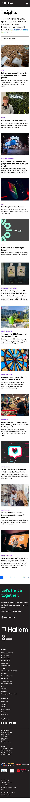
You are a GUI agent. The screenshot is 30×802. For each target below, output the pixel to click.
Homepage (4, 701)
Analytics (4, 419)
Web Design (4, 678)
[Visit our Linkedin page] (10, 722)
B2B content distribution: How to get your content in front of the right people (14, 163)
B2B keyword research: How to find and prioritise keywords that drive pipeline (14, 75)
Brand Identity (5, 658)
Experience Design (6, 683)
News (3, 117)
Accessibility (4, 785)
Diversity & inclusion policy (8, 787)
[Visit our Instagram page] (6, 722)
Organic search (5, 665)
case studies (14, 30)
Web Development (6, 681)
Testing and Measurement (9, 694)
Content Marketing (7, 158)
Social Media (5, 467)
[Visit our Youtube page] (14, 722)
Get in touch (9, 617)
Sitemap (3, 790)
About (3, 707)
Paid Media (4, 663)
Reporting (4, 691)
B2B (2, 245)
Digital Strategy (6, 374)
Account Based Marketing (9, 671)
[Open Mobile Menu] (27, 3)
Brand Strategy (5, 655)
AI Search (4, 668)
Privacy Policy (5, 780)
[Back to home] (7, 3)
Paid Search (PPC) (6, 331)
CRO (2, 686)
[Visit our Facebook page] (2, 722)
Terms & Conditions (6, 782)
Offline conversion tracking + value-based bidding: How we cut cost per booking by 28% (14, 424)
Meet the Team (5, 709)
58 (24, 577)
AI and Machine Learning (9, 288)
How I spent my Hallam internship (13, 120)
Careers (3, 712)
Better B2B (4, 714)
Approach (4, 704)
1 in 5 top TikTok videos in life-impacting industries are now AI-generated (13, 515)
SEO (2, 70)
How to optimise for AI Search (12, 207)
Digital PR (4, 673)
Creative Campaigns (7, 653)
